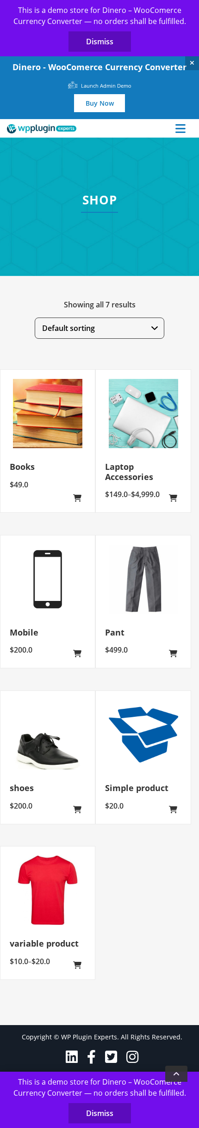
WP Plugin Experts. (90, 1036)
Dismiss (99, 41)
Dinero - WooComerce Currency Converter (99, 66)
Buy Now (100, 103)
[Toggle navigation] (180, 128)
